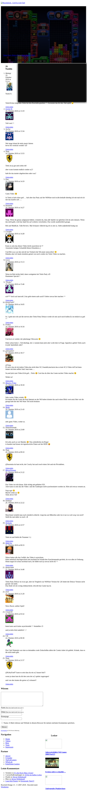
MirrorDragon (10, 470)
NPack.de (8, 762)
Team (7, 745)
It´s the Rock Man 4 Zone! (23, 773)
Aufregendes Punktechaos (55, 789)
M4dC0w (8, 543)
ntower (7, 756)
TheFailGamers (11, 760)
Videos (7, 741)
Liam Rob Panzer (11, 781)
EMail (12, 712)
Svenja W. (8, 109)
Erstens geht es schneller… (55, 772)
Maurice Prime (10, 383)
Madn (7, 407)
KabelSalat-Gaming (12, 764)
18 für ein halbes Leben (33, 775)
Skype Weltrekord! (19, 777)
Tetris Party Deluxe (10, 55)
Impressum (9, 747)
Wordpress (4, 787)
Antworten (9, 107)
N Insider (8, 758)
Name (12, 708)
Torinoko (8, 523)
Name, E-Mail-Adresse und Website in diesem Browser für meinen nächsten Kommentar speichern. (39, 723)
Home (7, 739)
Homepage (5, 716)
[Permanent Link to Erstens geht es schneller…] (52, 767)
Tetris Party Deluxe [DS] (26, 55)
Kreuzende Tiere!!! (27, 781)
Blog (7, 743)
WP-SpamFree (4, 730)
